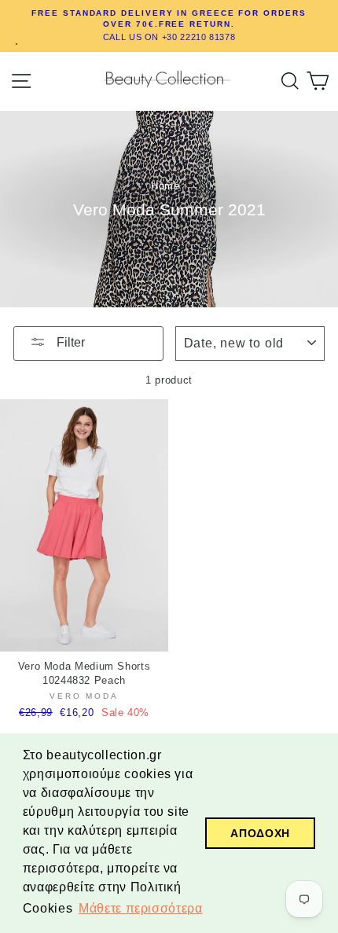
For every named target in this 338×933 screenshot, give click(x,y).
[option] (169, 26)
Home (165, 186)
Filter (69, 342)
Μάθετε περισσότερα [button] (140, 908)
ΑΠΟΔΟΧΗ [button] (259, 833)
